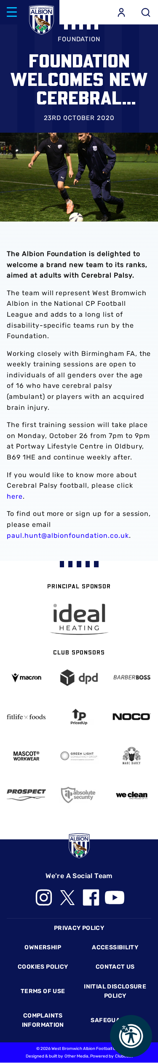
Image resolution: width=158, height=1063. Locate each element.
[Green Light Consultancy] (79, 756)
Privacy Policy (79, 928)
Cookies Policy (43, 966)
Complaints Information (43, 1020)
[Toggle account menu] (121, 12)
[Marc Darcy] (131, 756)
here (15, 496)
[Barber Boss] (131, 677)
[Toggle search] (146, 12)
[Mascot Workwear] (26, 756)
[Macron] (26, 678)
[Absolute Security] (79, 795)
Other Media (76, 1056)
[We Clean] (131, 795)
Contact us (115, 966)
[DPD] (79, 677)
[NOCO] (131, 717)
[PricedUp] (79, 717)
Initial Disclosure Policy (115, 991)
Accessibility (115, 947)
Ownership (42, 947)
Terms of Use (43, 991)
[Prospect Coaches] (26, 794)
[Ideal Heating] (79, 619)
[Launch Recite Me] (131, 1036)
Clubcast (124, 1056)
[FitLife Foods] (26, 717)
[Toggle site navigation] (12, 12)
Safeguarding (115, 1020)
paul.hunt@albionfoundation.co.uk (68, 536)
